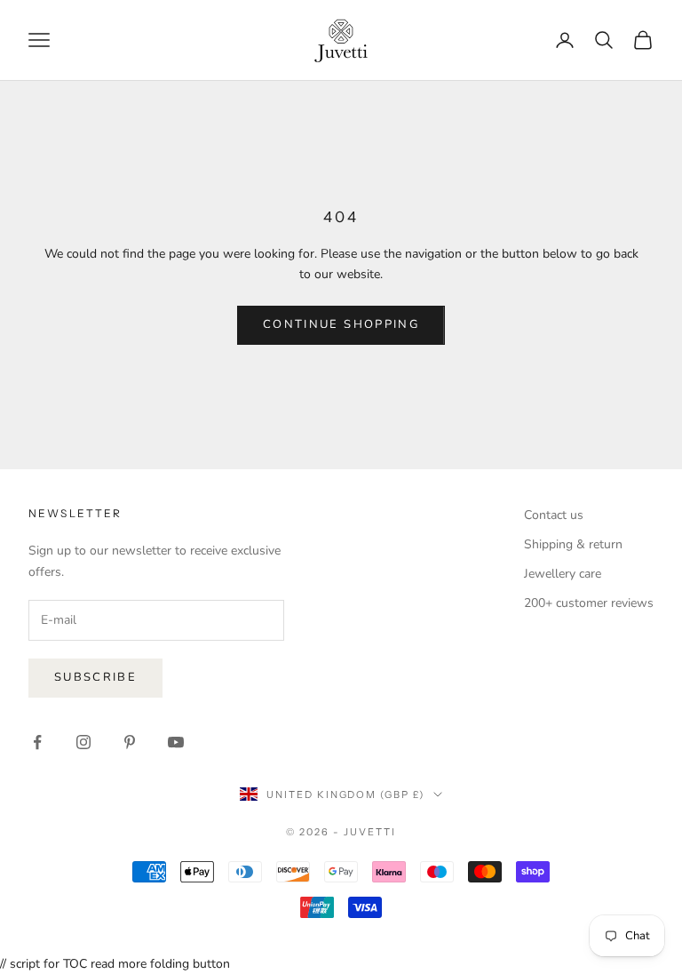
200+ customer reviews (589, 603)
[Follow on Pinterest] (130, 742)
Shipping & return (573, 544)
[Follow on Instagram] (83, 742)
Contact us (553, 515)
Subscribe (95, 677)
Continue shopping (341, 324)
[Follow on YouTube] (176, 742)
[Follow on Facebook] (37, 742)
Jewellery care (562, 573)
